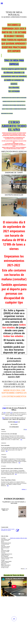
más (21, 439)
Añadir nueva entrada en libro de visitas (18, 538)
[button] (14, 618)
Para (3, 418)
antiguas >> (24, 489)
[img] (14, 5)
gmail (16, 422)
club (4, 412)
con (11, 412)
